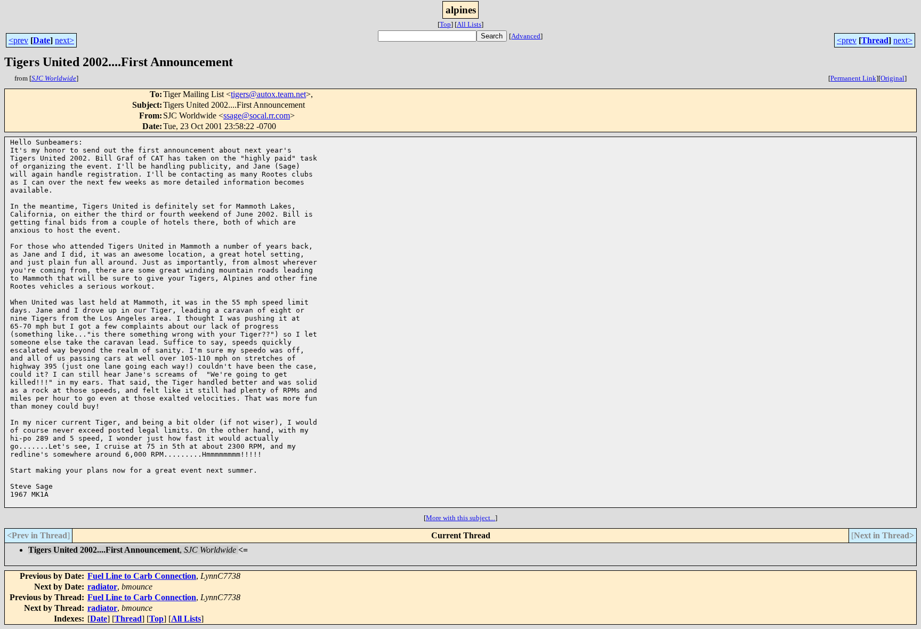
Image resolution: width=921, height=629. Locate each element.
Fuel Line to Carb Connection (141, 575)
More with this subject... (460, 518)
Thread (874, 40)
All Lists (469, 24)
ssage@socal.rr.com (256, 115)
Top (445, 24)
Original (892, 78)
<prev (18, 40)
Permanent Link (853, 78)
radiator (102, 586)
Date (41, 40)
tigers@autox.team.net (268, 94)
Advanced (525, 36)
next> (64, 40)
